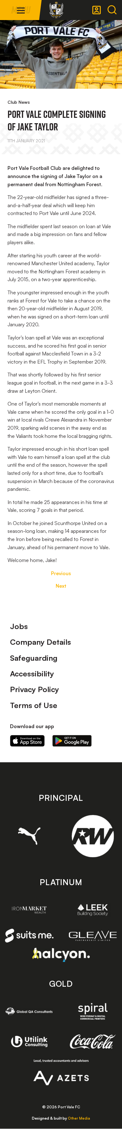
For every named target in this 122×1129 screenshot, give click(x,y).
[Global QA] (29, 1011)
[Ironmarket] (29, 909)
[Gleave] (93, 936)
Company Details (40, 642)
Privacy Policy (34, 689)
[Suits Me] (29, 936)
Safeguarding (34, 658)
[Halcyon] (61, 955)
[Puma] (29, 836)
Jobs (19, 626)
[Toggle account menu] (96, 10)
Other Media (79, 1118)
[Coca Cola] (93, 1041)
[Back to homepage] (56, 10)
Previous (61, 573)
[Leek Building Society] (93, 909)
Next (61, 586)
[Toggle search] (112, 10)
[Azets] (61, 1072)
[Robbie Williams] (93, 836)
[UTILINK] (29, 1041)
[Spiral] (93, 1011)
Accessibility (32, 673)
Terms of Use (33, 705)
